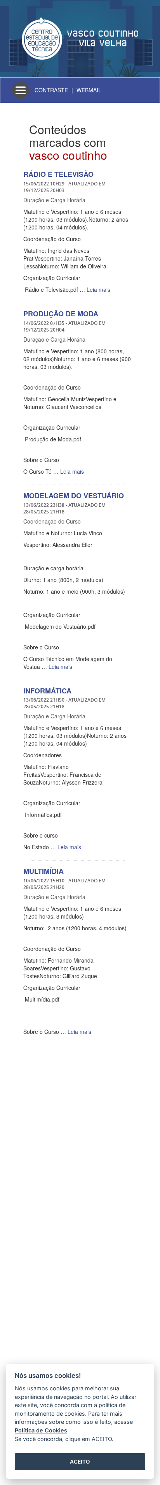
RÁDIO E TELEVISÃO (58, 174)
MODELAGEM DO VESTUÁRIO (73, 495)
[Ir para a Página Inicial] (80, 38)
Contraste (51, 90)
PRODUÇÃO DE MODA (60, 314)
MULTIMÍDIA (43, 871)
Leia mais (98, 289)
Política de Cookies (41, 1430)
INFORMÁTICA (47, 691)
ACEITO (80, 1462)
